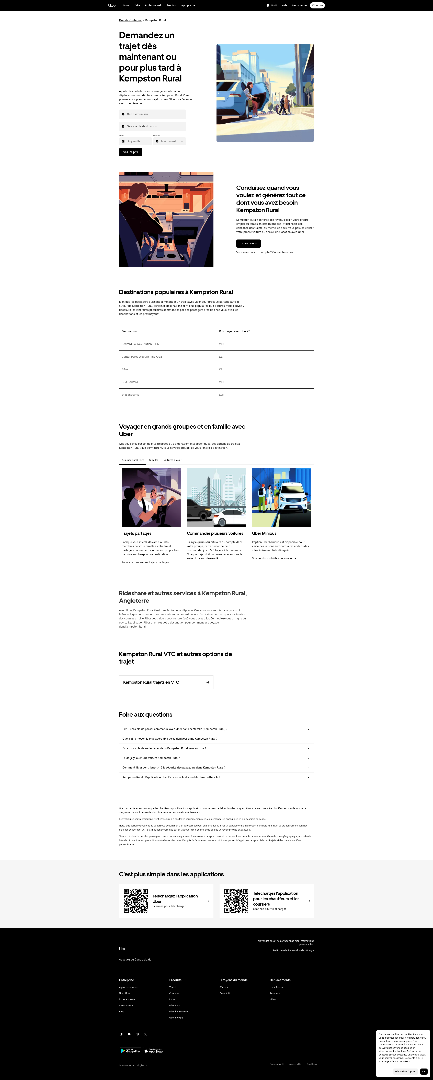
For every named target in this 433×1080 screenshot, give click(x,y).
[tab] (187, 460)
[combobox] (127, 114)
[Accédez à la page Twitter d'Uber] (145, 1034)
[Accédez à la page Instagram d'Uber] (137, 1034)
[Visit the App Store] (153, 1051)
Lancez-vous (249, 243)
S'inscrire (317, 5)
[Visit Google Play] (130, 1051)
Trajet (126, 5)
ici (410, 1061)
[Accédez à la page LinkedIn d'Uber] (121, 1034)
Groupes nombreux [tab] (133, 460)
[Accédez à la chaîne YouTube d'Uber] (129, 1034)
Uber (112, 5)
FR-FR (274, 5)
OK (424, 1071)
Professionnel (153, 5)
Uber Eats (171, 5)
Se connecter (299, 5)
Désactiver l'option (405, 1071)
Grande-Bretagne (130, 20)
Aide (284, 5)
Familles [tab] (153, 460)
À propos (186, 5)
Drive (137, 5)
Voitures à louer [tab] (172, 460)
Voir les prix (130, 152)
